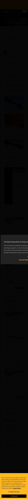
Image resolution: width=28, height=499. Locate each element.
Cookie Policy (17, 488)
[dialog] (14, 249)
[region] (14, 486)
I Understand (14, 496)
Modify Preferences (15, 491)
